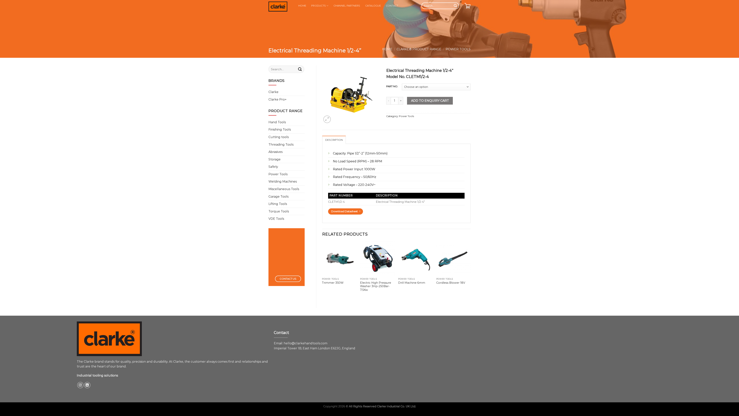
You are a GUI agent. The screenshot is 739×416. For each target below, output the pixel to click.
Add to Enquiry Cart (430, 100)
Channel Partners (347, 5)
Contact (392, 5)
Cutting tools (278, 137)
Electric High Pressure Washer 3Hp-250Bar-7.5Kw (375, 286)
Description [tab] (334, 139)
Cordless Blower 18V (450, 282)
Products (318, 5)
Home (302, 5)
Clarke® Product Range (419, 49)
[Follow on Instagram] (80, 385)
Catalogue (373, 5)
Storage (274, 159)
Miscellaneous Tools (283, 189)
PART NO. (392, 86)
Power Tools (458, 49)
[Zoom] (327, 119)
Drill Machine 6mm (411, 282)
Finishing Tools (279, 129)
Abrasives (275, 152)
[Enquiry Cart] (467, 5)
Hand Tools (277, 122)
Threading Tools (280, 144)
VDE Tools (276, 219)
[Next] (470, 270)
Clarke (273, 92)
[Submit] (455, 6)
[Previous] (322, 270)
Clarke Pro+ (277, 99)
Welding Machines (282, 181)
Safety (273, 167)
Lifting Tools (277, 204)
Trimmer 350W (333, 282)
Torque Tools (278, 211)
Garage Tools (278, 196)
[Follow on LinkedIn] (87, 385)
